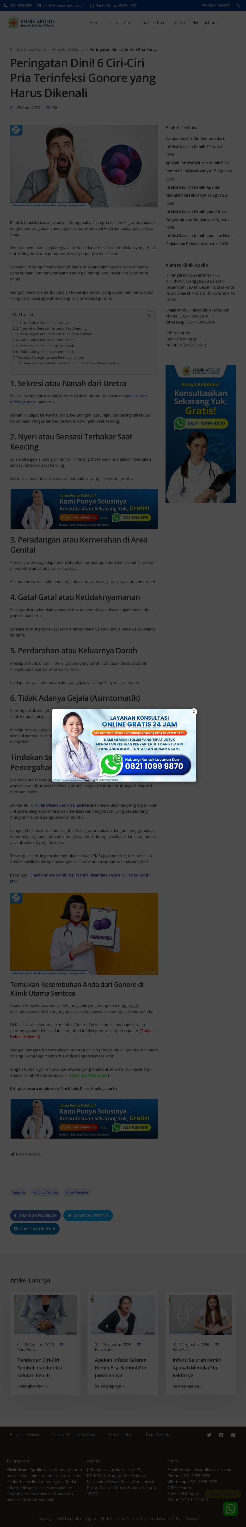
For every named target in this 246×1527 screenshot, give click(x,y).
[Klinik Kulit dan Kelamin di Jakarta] (124, 745)
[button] (123, 763)
